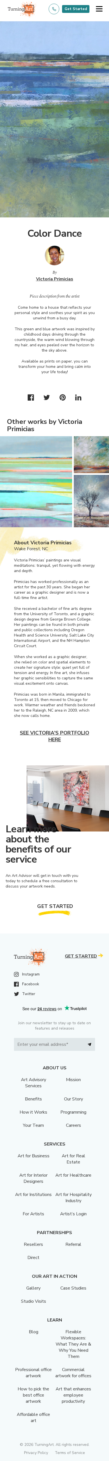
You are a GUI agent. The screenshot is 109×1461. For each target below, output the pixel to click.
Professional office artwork (33, 1373)
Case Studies (73, 1288)
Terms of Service (70, 1452)
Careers (73, 1125)
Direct (33, 1258)
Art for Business (33, 1156)
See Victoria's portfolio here (54, 736)
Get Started (76, 8)
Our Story (73, 1099)
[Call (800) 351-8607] (54, 9)
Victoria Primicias (54, 279)
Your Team (33, 1125)
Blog (33, 1332)
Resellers (33, 1244)
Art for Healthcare (73, 1175)
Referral (73, 1244)
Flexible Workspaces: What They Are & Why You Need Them (73, 1344)
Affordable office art (33, 1417)
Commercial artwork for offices (73, 1373)
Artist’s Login (73, 1214)
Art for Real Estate (73, 1159)
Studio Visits (33, 1301)
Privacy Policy (36, 1452)
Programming (73, 1112)
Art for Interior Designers (33, 1178)
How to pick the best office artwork (33, 1395)
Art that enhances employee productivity (73, 1395)
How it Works (33, 1112)
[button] (99, 9)
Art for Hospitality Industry (73, 1197)
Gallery (33, 1288)
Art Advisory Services (33, 1083)
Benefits (33, 1099)
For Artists (33, 1214)
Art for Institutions (33, 1194)
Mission (73, 1080)
